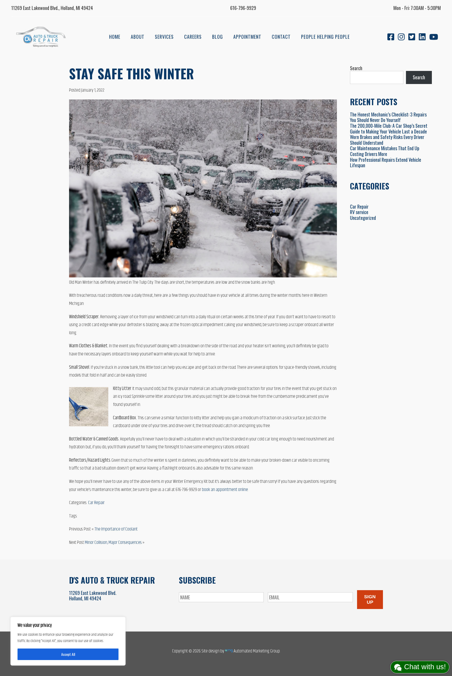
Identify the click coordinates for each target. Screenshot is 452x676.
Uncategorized (363, 217)
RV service (359, 212)
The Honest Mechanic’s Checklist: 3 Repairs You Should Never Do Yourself (388, 117)
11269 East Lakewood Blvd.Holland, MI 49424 (92, 595)
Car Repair (96, 502)
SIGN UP (370, 599)
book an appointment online (225, 489)
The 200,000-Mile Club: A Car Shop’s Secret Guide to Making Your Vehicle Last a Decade (388, 128)
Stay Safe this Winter (131, 73)
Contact (281, 36)
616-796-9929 (243, 7)
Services (164, 36)
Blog (217, 36)
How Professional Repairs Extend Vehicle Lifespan (385, 162)
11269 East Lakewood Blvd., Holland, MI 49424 (52, 7)
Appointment (247, 36)
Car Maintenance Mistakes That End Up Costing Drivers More (384, 151)
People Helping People (325, 36)
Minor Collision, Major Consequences (113, 542)
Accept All (68, 654)
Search (356, 68)
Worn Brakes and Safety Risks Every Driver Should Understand (387, 139)
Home (114, 36)
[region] (68, 641)
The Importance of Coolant (116, 529)
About (137, 36)
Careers (193, 36)
